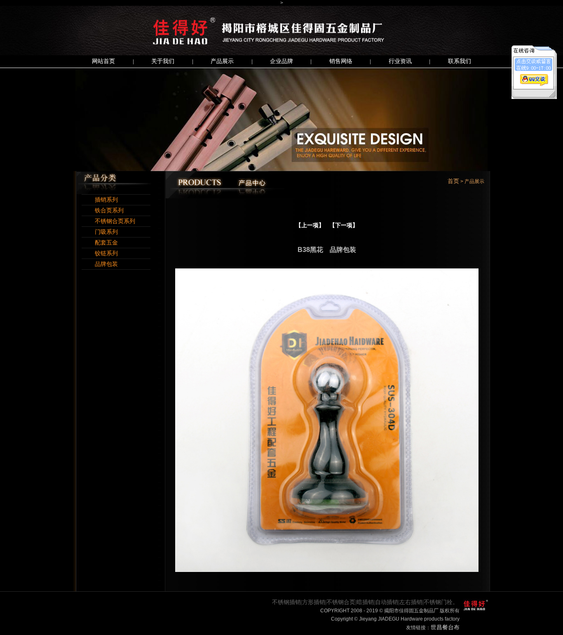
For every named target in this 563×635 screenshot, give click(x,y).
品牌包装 (100, 264)
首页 (453, 181)
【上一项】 (310, 225)
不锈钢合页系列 (108, 221)
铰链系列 (100, 253)
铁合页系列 (103, 210)
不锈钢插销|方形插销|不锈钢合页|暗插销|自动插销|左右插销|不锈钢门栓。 (365, 602)
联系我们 (459, 61)
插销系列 (100, 200)
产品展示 (222, 61)
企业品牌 (281, 61)
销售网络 (340, 61)
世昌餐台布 (445, 627)
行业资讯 (400, 61)
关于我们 (162, 61)
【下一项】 (343, 225)
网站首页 (103, 61)
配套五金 (100, 243)
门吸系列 (100, 232)
